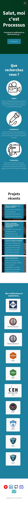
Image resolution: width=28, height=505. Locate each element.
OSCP (13, 360)
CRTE (13, 446)
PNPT (13, 412)
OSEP (13, 378)
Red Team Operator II (13, 343)
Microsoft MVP (13, 309)
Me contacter (14, 41)
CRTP (13, 463)
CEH (13, 395)
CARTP (13, 429)
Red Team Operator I (13, 326)
